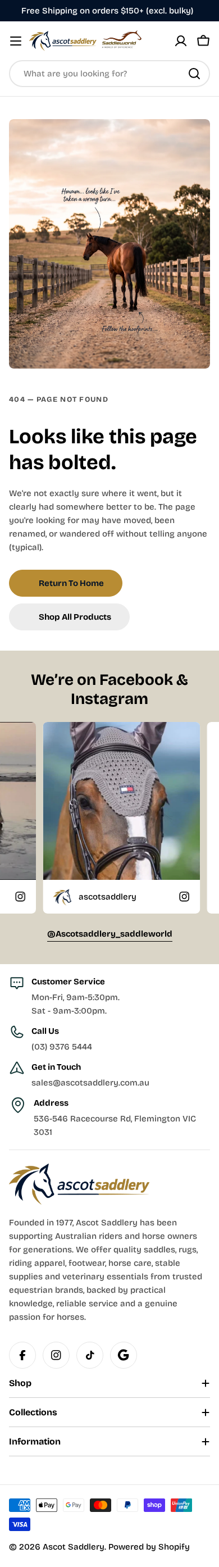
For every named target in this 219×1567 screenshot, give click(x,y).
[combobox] (109, 73)
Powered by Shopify (149, 1547)
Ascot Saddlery (73, 1547)
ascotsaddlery (72, 897)
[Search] (194, 73)
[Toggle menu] (15, 41)
